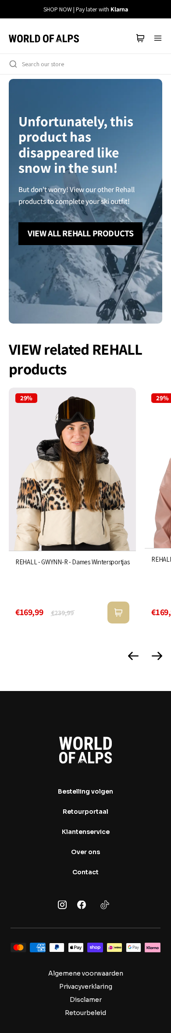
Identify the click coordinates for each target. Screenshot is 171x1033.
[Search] (13, 64)
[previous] (11, 9)
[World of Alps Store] (44, 38)
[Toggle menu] (157, 38)
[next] (159, 9)
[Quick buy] (118, 612)
